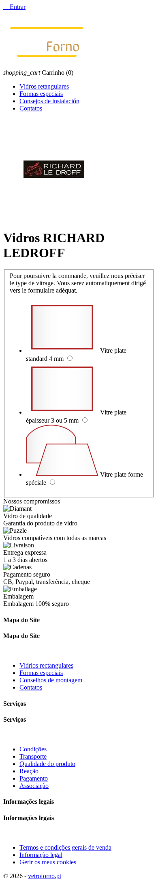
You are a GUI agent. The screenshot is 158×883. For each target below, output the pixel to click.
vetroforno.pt (44, 875)
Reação (28, 771)
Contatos (30, 108)
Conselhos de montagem (50, 680)
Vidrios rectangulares (46, 665)
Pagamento (33, 778)
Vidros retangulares (44, 86)
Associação (34, 785)
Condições (33, 749)
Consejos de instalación (49, 101)
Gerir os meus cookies (47, 862)
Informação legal (40, 854)
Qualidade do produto (47, 763)
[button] (79, 643)
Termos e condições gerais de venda (65, 847)
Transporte (33, 756)
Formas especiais (41, 93)
